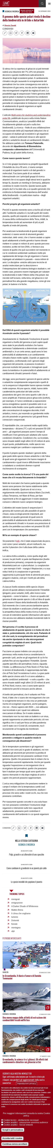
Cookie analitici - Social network (18, 1125)
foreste (14, 924)
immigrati (15, 899)
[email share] (33, 33)
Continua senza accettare (14, 1144)
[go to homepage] (6, 3)
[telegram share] (16, 33)
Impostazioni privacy (26, 1083)
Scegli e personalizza (12, 1130)
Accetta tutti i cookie (12, 1138)
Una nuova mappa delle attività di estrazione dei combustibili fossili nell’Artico (24, 1019)
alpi (13, 931)
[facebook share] (22, 33)
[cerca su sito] (42, 3)
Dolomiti (15, 920)
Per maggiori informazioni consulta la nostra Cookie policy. (26, 1114)
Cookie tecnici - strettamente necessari (21, 1120)
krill (17, 541)
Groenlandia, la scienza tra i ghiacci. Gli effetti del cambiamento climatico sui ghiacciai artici (25, 1061)
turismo (14, 917)
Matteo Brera (17, 910)
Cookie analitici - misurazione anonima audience (25, 1122)
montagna (15, 928)
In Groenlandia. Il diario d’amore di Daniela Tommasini (22, 977)
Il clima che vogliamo (20, 913)
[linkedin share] (27, 33)
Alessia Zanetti (10, 25)
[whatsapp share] (10, 33)
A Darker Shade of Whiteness (24, 906)
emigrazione (17, 903)
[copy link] (5, 33)
